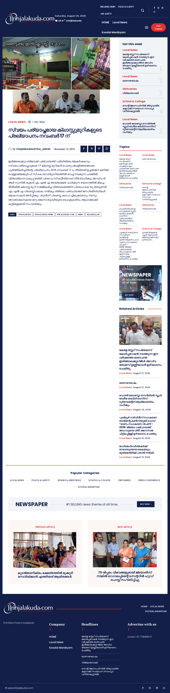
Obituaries (130, 89)
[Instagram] (158, 8)
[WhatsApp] (154, 12)
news (80, 214)
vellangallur (93, 214)
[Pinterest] (99, 149)
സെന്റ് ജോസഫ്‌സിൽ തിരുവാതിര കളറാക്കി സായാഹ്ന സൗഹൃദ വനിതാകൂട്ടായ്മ (141, 108)
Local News (17, 122)
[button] (142, 10)
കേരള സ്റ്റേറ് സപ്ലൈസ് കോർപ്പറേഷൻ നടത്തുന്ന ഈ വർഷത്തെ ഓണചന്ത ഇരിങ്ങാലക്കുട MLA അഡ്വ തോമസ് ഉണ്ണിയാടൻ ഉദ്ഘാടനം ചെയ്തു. (140, 61)
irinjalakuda (24, 214)
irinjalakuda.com (65, 214)
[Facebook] (154, 8)
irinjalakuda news (44, 214)
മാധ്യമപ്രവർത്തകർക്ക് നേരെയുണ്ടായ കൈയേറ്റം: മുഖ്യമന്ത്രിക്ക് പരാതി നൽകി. (136, 449)
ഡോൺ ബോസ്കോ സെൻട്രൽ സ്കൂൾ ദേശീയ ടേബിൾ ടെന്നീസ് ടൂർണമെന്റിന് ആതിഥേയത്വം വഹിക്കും (139, 128)
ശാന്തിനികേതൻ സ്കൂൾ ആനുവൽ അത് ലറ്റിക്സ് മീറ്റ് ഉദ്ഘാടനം (150, 236)
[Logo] (19, 19)
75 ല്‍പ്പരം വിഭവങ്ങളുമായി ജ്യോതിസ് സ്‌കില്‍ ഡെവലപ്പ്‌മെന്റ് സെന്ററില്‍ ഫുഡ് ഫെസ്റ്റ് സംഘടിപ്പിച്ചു (125, 576)
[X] (91, 149)
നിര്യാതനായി (131, 93)
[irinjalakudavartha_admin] (10, 149)
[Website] (162, 8)
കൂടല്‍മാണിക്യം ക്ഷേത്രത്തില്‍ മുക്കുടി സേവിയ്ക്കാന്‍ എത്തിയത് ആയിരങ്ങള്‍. (45, 574)
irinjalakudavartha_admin (33, 149)
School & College (134, 101)
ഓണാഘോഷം (131, 80)
